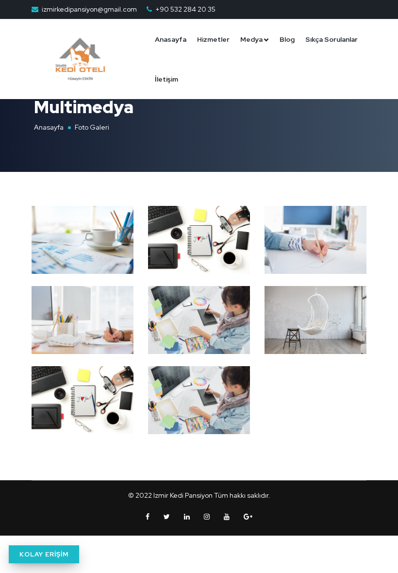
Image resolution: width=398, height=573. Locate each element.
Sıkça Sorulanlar (331, 39)
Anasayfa (170, 39)
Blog (287, 39)
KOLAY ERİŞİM (43, 554)
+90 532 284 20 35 (185, 9)
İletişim (166, 79)
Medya (251, 39)
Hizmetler (213, 39)
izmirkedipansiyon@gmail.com (89, 9)
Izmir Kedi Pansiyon (183, 495)
